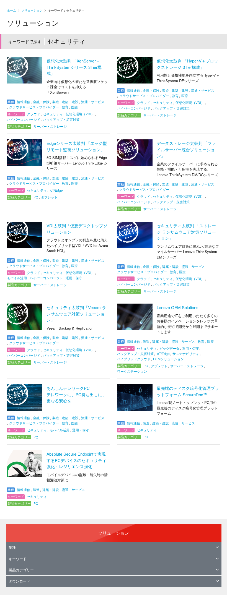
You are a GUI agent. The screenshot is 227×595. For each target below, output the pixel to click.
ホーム (11, 10)
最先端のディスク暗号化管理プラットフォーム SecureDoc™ (188, 391)
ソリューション (32, 10)
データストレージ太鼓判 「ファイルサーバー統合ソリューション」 (186, 149)
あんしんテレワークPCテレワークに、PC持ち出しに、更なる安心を (76, 394)
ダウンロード (19, 581)
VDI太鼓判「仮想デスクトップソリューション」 (77, 229)
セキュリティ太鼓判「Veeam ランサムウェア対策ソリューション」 (76, 313)
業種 (12, 547)
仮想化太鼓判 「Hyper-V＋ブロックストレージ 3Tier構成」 (187, 64)
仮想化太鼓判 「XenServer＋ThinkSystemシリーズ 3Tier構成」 (74, 67)
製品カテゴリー (21, 569)
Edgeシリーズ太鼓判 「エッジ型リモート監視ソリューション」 (77, 146)
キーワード (18, 558)
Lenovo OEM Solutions (177, 307)
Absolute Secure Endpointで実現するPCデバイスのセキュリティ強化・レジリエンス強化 (76, 460)
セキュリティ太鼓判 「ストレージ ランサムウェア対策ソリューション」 (186, 232)
